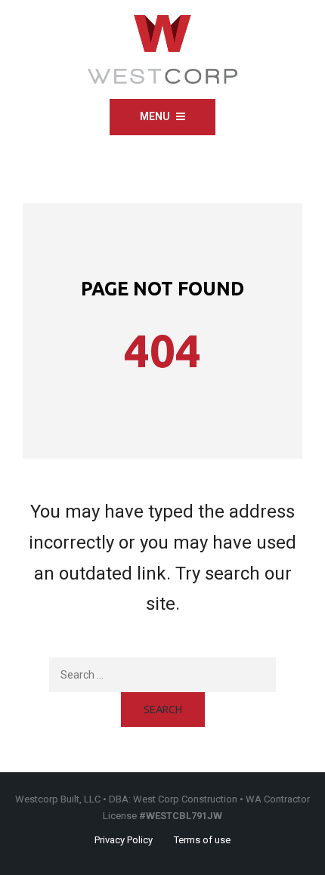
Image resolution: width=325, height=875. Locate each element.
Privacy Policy (123, 840)
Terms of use (202, 840)
